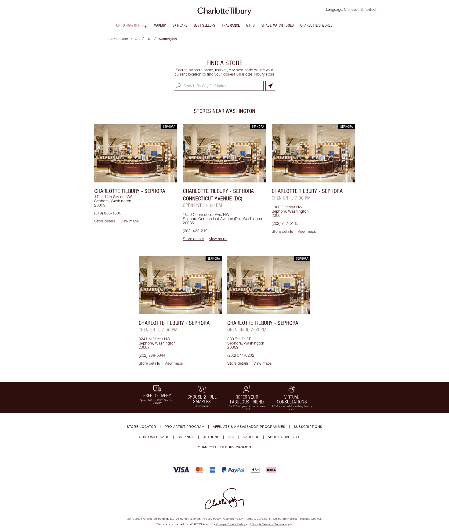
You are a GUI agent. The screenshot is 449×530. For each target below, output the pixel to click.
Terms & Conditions (258, 518)
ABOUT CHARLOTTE (285, 437)
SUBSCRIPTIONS (308, 426)
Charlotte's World (316, 25)
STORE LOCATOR (141, 426)
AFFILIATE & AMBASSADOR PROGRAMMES (249, 426)
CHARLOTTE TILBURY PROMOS (224, 447)
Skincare (180, 25)
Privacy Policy (212, 518)
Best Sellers (204, 25)
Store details (105, 221)
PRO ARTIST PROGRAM (185, 426)
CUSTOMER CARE (154, 437)
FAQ (231, 437)
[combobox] (219, 86)
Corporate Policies (285, 518)
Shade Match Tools (277, 25)
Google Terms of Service (268, 524)
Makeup (160, 25)
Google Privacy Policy (231, 524)
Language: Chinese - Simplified (351, 9)
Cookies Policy (233, 518)
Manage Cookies (311, 518)
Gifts (250, 25)
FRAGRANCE (231, 25)
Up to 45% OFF (128, 25)
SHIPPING (186, 437)
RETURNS (211, 437)
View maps (129, 221)
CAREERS (251, 437)
